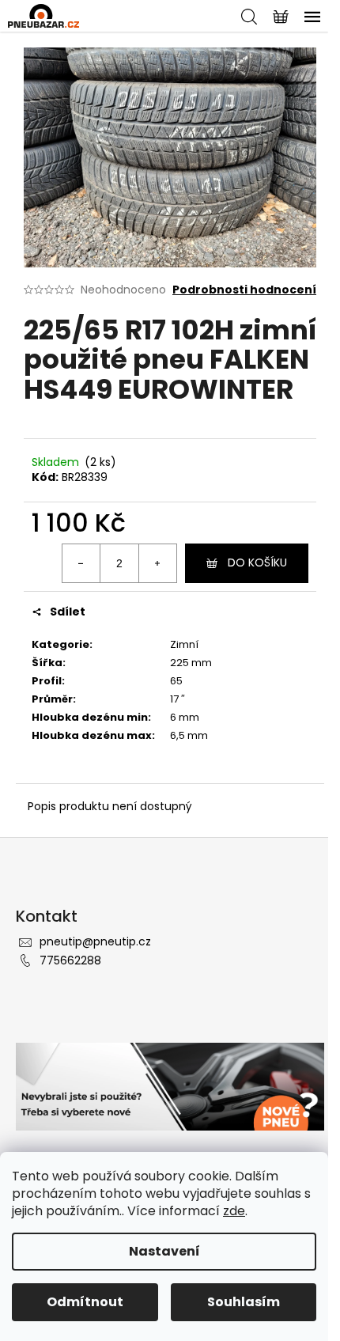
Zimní (184, 644)
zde (234, 1211)
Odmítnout (85, 1302)
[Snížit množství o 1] (81, 563)
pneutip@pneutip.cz (95, 941)
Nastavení (164, 1251)
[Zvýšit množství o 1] (157, 563)
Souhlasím (243, 1302)
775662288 (70, 960)
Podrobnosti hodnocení (244, 289)
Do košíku (257, 562)
